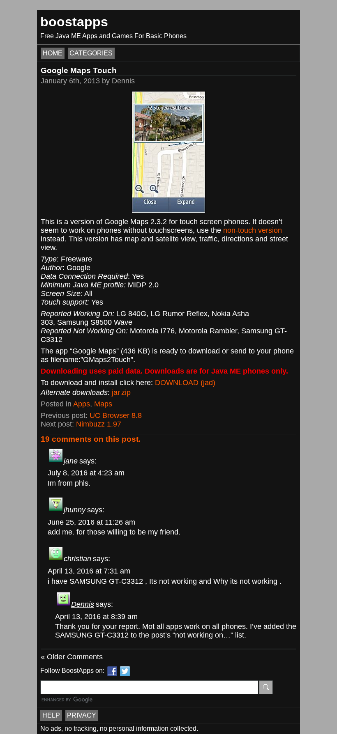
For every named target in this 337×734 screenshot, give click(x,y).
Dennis (82, 604)
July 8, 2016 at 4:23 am (86, 473)
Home (52, 53)
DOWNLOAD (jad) (185, 382)
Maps (103, 404)
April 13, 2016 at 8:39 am (96, 616)
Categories (91, 53)
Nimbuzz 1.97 (98, 424)
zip (126, 392)
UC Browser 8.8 (116, 415)
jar (116, 392)
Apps (81, 404)
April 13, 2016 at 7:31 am (89, 571)
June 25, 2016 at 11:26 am (91, 522)
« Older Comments (72, 657)
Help (51, 715)
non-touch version (252, 230)
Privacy (81, 715)
